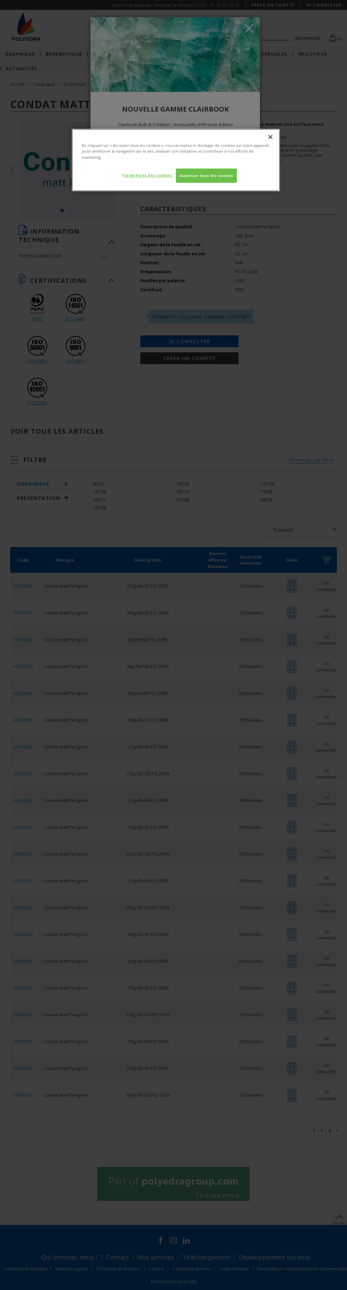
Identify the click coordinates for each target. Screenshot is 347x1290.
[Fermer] (270, 137)
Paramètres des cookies (147, 175)
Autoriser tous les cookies (206, 175)
